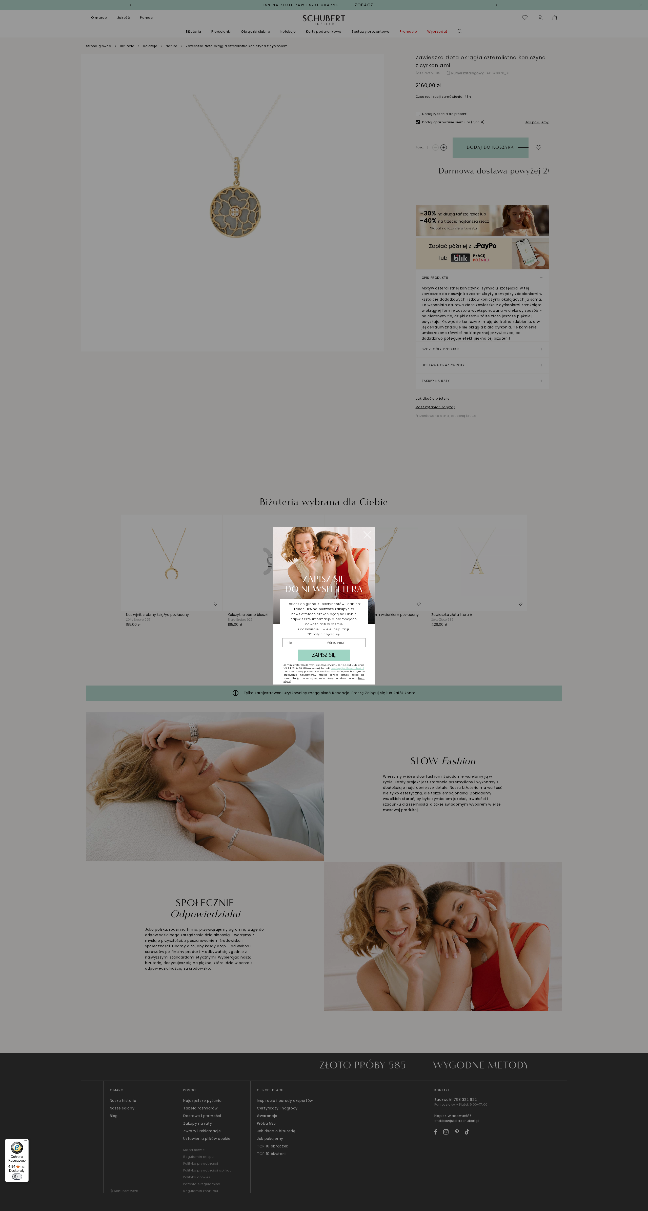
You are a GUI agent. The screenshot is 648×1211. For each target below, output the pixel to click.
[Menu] (26, 1142)
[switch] (17, 1177)
